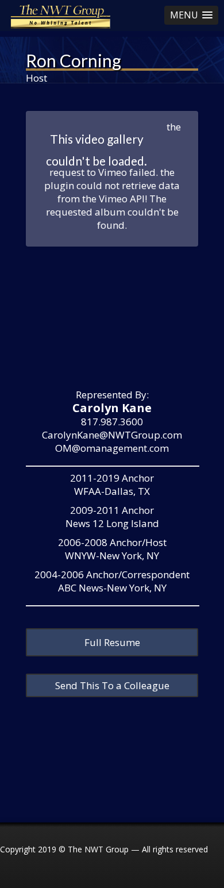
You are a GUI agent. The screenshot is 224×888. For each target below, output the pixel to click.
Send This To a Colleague (112, 685)
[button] (191, 15)
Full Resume (112, 642)
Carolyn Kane (112, 408)
